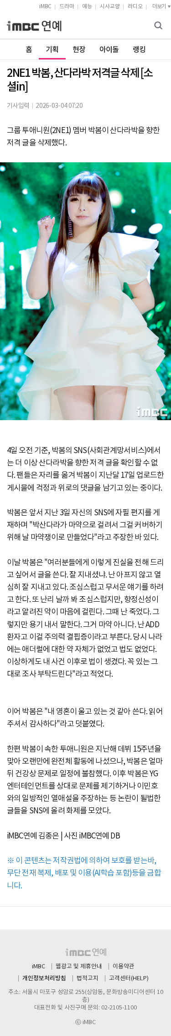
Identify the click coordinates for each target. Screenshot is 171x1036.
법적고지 (87, 978)
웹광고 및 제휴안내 (79, 966)
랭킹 (139, 50)
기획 (52, 50)
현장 (79, 50)
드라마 (66, 7)
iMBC (45, 7)
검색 (159, 26)
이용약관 (124, 966)
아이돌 (109, 50)
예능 (87, 7)
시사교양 (110, 7)
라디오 (135, 7)
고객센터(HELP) (129, 978)
